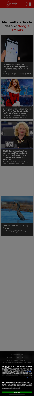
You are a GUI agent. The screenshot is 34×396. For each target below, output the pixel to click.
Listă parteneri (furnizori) (6, 389)
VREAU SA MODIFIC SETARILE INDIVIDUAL (17, 394)
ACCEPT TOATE (17, 392)
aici (27, 377)
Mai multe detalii (28, 371)
